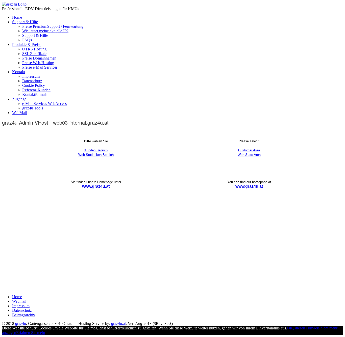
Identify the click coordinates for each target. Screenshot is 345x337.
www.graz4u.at (96, 186)
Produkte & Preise (26, 44)
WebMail (19, 112)
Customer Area (249, 150)
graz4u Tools (32, 108)
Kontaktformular (35, 94)
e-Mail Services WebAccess (44, 103)
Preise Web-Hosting (38, 63)
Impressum (31, 76)
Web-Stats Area (249, 155)
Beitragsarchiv (23, 315)
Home (17, 17)
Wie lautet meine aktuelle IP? (45, 31)
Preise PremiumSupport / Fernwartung (52, 26)
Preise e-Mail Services (40, 67)
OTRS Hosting (34, 49)
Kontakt (18, 72)
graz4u (20, 323)
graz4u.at (118, 323)
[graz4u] (14, 4)
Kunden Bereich (96, 150)
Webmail (19, 301)
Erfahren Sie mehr (30, 332)
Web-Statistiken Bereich (96, 155)
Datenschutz (32, 81)
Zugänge (19, 99)
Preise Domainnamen (39, 58)
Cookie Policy (33, 85)
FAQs (27, 40)
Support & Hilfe (25, 22)
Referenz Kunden (36, 90)
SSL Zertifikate (34, 53)
